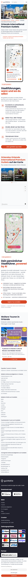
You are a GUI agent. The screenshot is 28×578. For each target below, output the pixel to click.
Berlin (2, 399)
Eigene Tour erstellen (14, 302)
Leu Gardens (4, 393)
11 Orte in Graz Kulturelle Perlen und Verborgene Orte (13, 442)
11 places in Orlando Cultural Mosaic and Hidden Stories (14, 370)
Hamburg (3, 407)
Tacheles (3, 462)
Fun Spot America (5, 386)
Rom (2, 410)
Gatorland (3, 380)
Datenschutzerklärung (6, 566)
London (3, 405)
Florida (12, 20)
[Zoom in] (25, 187)
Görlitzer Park (4, 468)
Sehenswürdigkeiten (6, 507)
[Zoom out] (25, 189)
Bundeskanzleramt (5, 464)
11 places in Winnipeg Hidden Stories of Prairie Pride (13, 437)
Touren (3, 505)
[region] (14, 195)
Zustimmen (14, 575)
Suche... (15, 2)
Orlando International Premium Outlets (10, 391)
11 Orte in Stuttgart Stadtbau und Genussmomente (13, 422)
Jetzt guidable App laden (14, 147)
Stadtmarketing (5, 520)
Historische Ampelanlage (7, 455)
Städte (3, 502)
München (3, 403)
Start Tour (14, 359)
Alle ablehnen (14, 569)
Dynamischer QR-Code (7, 522)
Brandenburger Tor (5, 466)
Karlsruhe (3, 412)
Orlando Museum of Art (6, 376)
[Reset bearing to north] (25, 191)
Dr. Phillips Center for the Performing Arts (10, 382)
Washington (4, 416)
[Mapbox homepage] (5, 204)
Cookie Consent (5, 513)
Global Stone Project (6, 460)
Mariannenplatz (4, 456)
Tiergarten (3, 458)
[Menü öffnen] (26, 2)
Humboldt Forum (5, 470)
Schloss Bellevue (5, 472)
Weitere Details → (6, 179)
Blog (2, 511)
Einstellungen (14, 572)
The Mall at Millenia (5, 387)
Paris (2, 401)
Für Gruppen (4, 509)
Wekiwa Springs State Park (7, 384)
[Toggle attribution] (25, 204)
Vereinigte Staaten (5, 20)
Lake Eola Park (4, 378)
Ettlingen (3, 409)
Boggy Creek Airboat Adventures (8, 389)
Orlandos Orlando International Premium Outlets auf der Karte (13, 37)
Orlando (17, 20)
